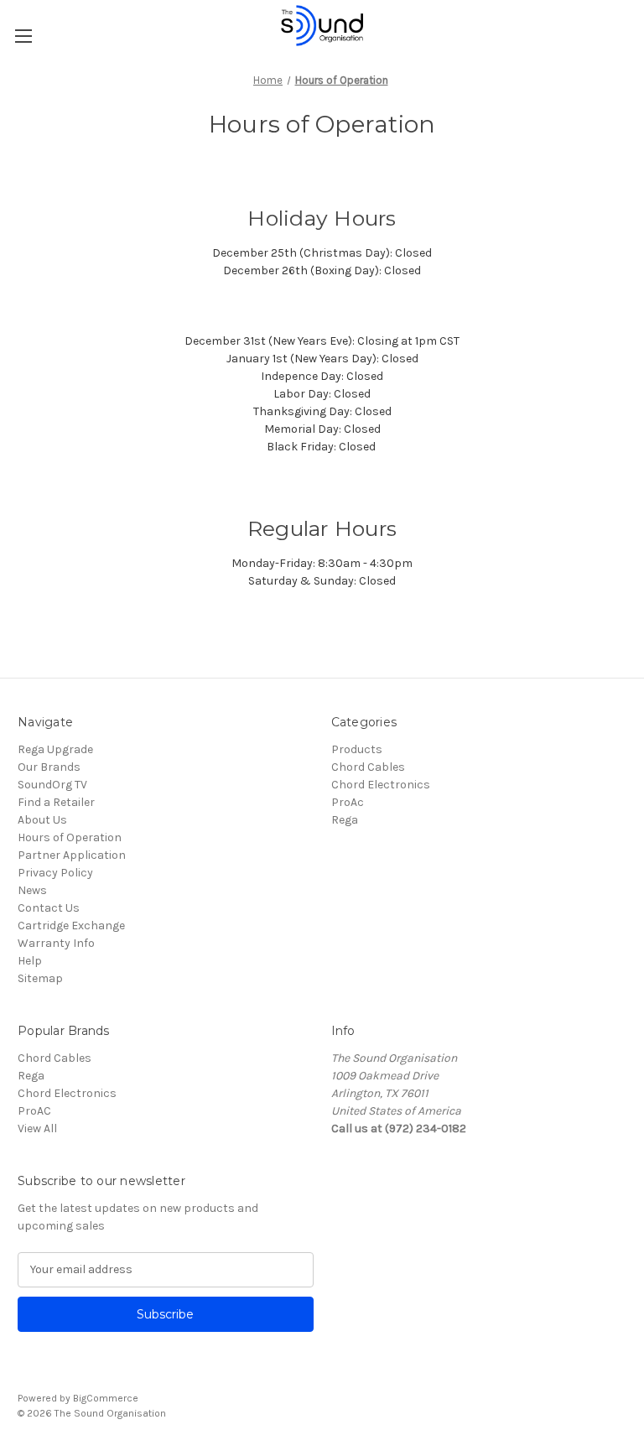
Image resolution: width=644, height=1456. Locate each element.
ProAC (34, 1111)
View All (37, 1128)
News (32, 890)
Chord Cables (368, 767)
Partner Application (72, 855)
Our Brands (49, 767)
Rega (344, 820)
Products (356, 749)
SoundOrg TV (52, 784)
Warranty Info (56, 943)
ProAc (347, 802)
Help (30, 961)
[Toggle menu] (23, 36)
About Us (42, 820)
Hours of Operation (70, 837)
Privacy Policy (55, 873)
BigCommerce (105, 1398)
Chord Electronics (380, 784)
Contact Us (49, 908)
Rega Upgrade (55, 749)
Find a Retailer (56, 802)
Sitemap (40, 978)
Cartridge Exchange (71, 925)
